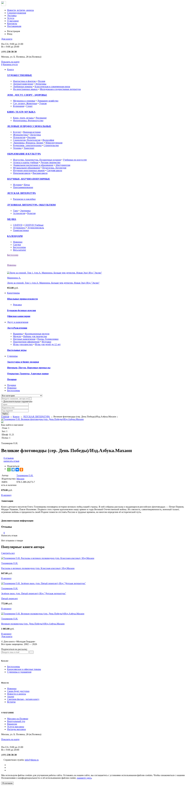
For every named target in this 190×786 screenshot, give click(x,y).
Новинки (17, 242)
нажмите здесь (84, 778)
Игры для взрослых (23, 344)
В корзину (6, 495)
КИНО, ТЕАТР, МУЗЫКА (21, 112)
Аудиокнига (19, 227)
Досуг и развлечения (17, 322)
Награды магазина (16, 729)
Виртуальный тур (16, 721)
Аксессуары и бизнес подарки (23, 362)
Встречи (11, 702)
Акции (10, 696)
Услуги (10, 18)
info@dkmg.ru (32, 760)
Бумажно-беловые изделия (21, 310)
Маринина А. (14, 278)
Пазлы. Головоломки (47, 339)
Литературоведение (23, 84)
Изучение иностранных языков (29, 170)
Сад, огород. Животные (25, 103)
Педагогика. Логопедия (54, 168)
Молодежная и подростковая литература (60, 89)
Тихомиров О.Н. (24, 475)
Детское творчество (50, 162)
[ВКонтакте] (17, 469)
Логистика (35, 134)
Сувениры (12, 356)
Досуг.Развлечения (17, 328)
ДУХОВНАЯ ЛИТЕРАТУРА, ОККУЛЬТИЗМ (31, 205)
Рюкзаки (17, 304)
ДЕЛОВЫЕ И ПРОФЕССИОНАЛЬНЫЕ (29, 126)
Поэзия (41, 81)
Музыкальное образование (26, 168)
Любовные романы (23, 86)
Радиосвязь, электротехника (27, 145)
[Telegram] (13, 469)
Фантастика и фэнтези (24, 81)
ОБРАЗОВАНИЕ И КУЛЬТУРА (24, 154)
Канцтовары (13, 293)
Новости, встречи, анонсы (20, 10)
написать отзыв (11, 461)
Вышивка (18, 333)
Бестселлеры (19, 247)
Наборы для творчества (35, 336)
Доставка (11, 15)
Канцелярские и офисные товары (24, 669)
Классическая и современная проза (52, 86)
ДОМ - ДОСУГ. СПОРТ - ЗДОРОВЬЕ (27, 95)
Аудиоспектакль (35, 227)
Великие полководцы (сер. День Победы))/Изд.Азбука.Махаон (33, 623)
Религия (31, 213)
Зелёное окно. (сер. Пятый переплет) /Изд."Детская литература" (33, 593)
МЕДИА (11, 219)
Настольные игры (17, 350)
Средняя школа (54, 170)
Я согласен (7, 783)
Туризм (43, 103)
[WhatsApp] (9, 469)
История (17, 184)
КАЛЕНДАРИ (15, 236)
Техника (17, 148)
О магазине (13, 21)
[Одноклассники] (21, 469)
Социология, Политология (26, 140)
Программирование (23, 187)
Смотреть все (8, 553)
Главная (5, 416)
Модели (17, 336)
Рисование (41, 118)
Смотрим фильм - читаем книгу (23, 699)
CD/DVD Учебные (33, 225)
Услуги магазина (15, 726)
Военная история (32, 132)
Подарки (11, 379)
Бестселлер (12, 255)
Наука (27, 184)
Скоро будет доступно (18, 691)
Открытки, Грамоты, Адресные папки (28, 373)
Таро (15, 210)
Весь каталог (19, 250)
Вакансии (12, 724)
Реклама (31, 137)
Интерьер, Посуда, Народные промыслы (28, 367)
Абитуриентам (62, 165)
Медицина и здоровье (24, 100)
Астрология (19, 213)
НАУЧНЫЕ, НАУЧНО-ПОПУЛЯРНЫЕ (28, 179)
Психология (19, 137)
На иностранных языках (25, 89)
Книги (10, 69)
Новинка (11, 265)
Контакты (12, 23)
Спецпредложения (16, 13)
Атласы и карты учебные (25, 162)
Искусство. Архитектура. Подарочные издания (37, 160)
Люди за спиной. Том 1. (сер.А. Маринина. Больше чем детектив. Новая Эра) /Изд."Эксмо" (53, 283)
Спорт (29, 106)
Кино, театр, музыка (23, 118)
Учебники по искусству (75, 160)
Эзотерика (25, 210)
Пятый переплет (9, 598)
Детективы (40, 84)
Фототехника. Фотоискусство (28, 120)
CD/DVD (17, 225)
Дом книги (6, 39)
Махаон (20, 478)
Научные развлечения (24, 339)
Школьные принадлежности (22, 299)
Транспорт (29, 148)
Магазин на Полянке (17, 718)
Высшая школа (40, 173)
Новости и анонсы (16, 694)
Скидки (17, 244)
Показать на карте (10, 61)
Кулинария (18, 106)
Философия (48, 140)
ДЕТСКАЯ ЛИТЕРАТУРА (21, 193)
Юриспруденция (54, 142)
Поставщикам (14, 26)
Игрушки (46, 341)
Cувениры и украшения (19, 672)
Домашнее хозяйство (47, 100)
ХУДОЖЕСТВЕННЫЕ (19, 75)
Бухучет (17, 132)
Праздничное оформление (26, 341)
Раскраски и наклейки (24, 199)
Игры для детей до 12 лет (48, 344)
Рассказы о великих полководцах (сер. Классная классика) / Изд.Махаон (38, 568)
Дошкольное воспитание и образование (33, 165)
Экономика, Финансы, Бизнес (28, 142)
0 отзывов (9, 458)
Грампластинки (21, 230)
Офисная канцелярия (18, 316)
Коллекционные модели (37, 333)
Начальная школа (21, 173)
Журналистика (20, 134)
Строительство (51, 145)
